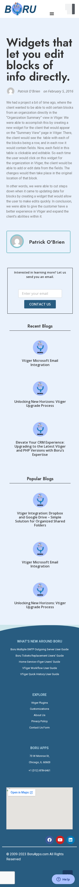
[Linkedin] (70, 840)
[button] (52, 13)
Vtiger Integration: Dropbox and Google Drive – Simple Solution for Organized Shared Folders (40, 519)
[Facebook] (49, 840)
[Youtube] (60, 840)
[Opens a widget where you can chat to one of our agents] (63, 879)
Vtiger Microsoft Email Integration (40, 362)
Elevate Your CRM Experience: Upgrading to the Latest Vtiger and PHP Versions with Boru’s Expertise (40, 448)
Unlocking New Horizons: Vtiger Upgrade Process (40, 403)
